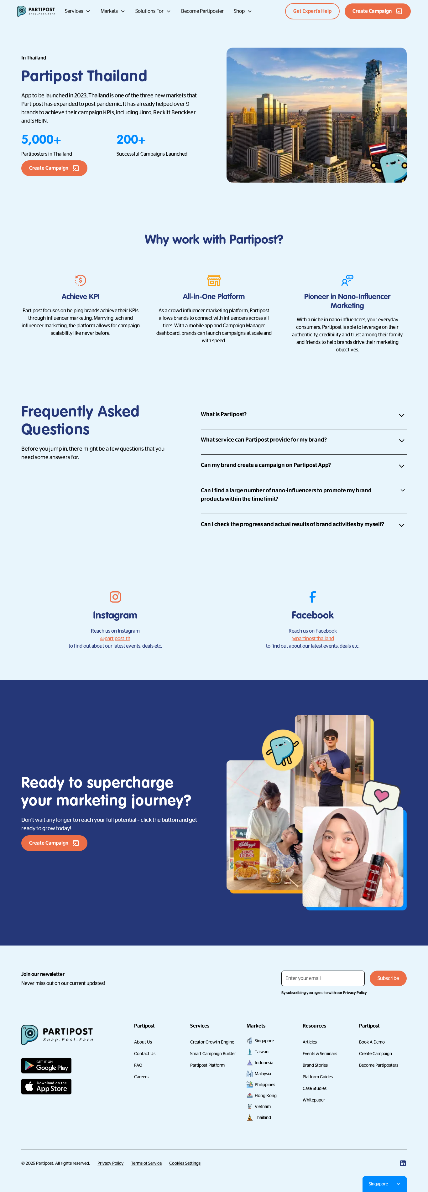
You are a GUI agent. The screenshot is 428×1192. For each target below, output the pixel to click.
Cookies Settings (185, 1163)
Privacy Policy (110, 1163)
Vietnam (263, 1106)
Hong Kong (266, 1095)
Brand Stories (315, 1065)
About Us (143, 1042)
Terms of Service (146, 1163)
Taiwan (262, 1051)
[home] (36, 11)
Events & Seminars (320, 1053)
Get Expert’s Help (312, 11)
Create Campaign (375, 1053)
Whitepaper (314, 1100)
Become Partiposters (378, 1065)
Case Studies (314, 1088)
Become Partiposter (202, 11)
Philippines (265, 1084)
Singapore (264, 1041)
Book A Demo (372, 1042)
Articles (310, 1042)
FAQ (138, 1065)
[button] (78, 11)
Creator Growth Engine (212, 1042)
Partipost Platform (207, 1065)
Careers (141, 1077)
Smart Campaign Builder (213, 1053)
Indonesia (264, 1062)
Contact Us (144, 1053)
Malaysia (263, 1073)
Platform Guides (318, 1077)
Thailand (263, 1117)
